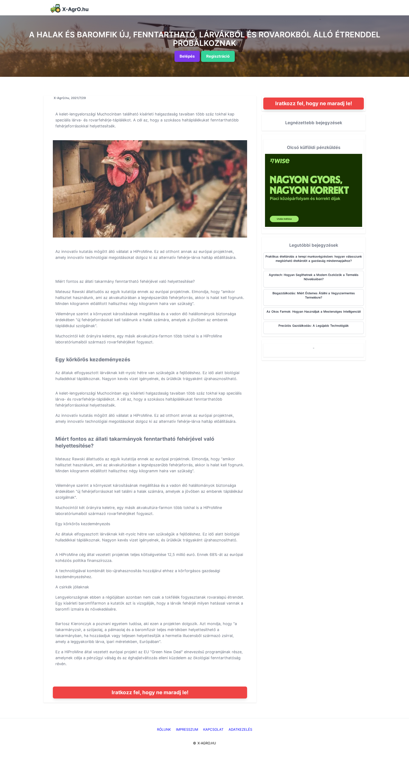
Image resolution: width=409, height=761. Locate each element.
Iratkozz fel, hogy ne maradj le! (150, 692)
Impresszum (187, 729)
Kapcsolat (213, 729)
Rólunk (164, 729)
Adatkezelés (240, 729)
